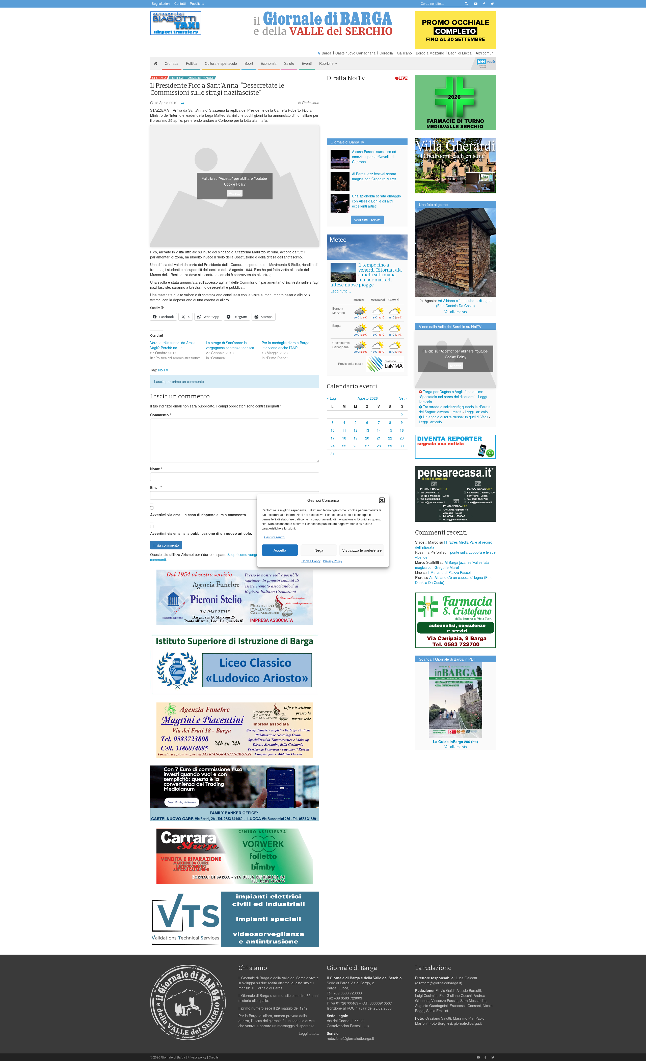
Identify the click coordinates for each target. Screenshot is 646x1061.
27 (367, 445)
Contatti (180, 3)
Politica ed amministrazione (192, 77)
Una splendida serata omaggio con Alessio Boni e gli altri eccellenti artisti (376, 201)
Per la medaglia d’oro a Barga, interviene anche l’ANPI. (286, 345)
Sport (249, 63)
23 (402, 437)
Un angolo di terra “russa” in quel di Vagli (455, 416)
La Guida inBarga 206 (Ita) (455, 741)
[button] (381, 500)
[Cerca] (466, 3)
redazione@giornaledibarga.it (350, 1038)
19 (356, 437)
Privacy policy (196, 1057)
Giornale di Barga (173, 1057)
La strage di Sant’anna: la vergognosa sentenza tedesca (230, 345)
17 (333, 437)
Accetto (235, 193)
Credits (214, 1057)
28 (379, 445)
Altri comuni (485, 52)
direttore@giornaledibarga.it (438, 982)
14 (379, 430)
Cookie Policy (311, 561)
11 (344, 430)
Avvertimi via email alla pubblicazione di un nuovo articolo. (201, 533)
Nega (318, 550)
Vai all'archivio (455, 311)
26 (356, 445)
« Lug (331, 398)
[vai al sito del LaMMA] (385, 363)
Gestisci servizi (274, 537)
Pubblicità (197, 3)
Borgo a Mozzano (430, 52)
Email (156, 487)
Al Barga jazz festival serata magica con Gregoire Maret (374, 176)
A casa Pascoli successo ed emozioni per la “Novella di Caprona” (374, 156)
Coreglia (386, 52)
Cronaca (171, 63)
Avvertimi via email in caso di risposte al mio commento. (198, 514)
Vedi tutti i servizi (367, 219)
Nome (156, 468)
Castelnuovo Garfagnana (355, 52)
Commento (160, 414)
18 (344, 437)
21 (379, 437)
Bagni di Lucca (460, 52)
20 (367, 437)
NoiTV (486, 63)
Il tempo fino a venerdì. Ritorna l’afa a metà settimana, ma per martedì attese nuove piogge (366, 275)
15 (390, 430)
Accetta (280, 550)
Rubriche (327, 63)
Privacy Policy (332, 561)
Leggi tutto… (341, 290)
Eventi (307, 63)
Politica (191, 63)
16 (402, 430)
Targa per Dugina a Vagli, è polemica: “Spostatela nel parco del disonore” (451, 394)
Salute (289, 63)
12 (356, 430)
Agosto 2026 (368, 398)
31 (333, 453)
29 (390, 445)
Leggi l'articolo (476, 411)
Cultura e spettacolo (221, 63)
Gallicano (404, 52)
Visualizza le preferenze (362, 550)
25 (344, 445)
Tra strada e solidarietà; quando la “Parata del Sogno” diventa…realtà (455, 409)
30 (402, 445)
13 (367, 430)
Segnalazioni (161, 3)
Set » (403, 398)
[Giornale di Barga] (323, 23)
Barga (326, 52)
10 (333, 430)
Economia (269, 63)
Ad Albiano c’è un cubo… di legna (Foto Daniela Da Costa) (464, 303)
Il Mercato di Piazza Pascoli (449, 572)
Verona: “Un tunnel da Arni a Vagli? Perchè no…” (173, 345)
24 (333, 445)
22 (390, 437)
